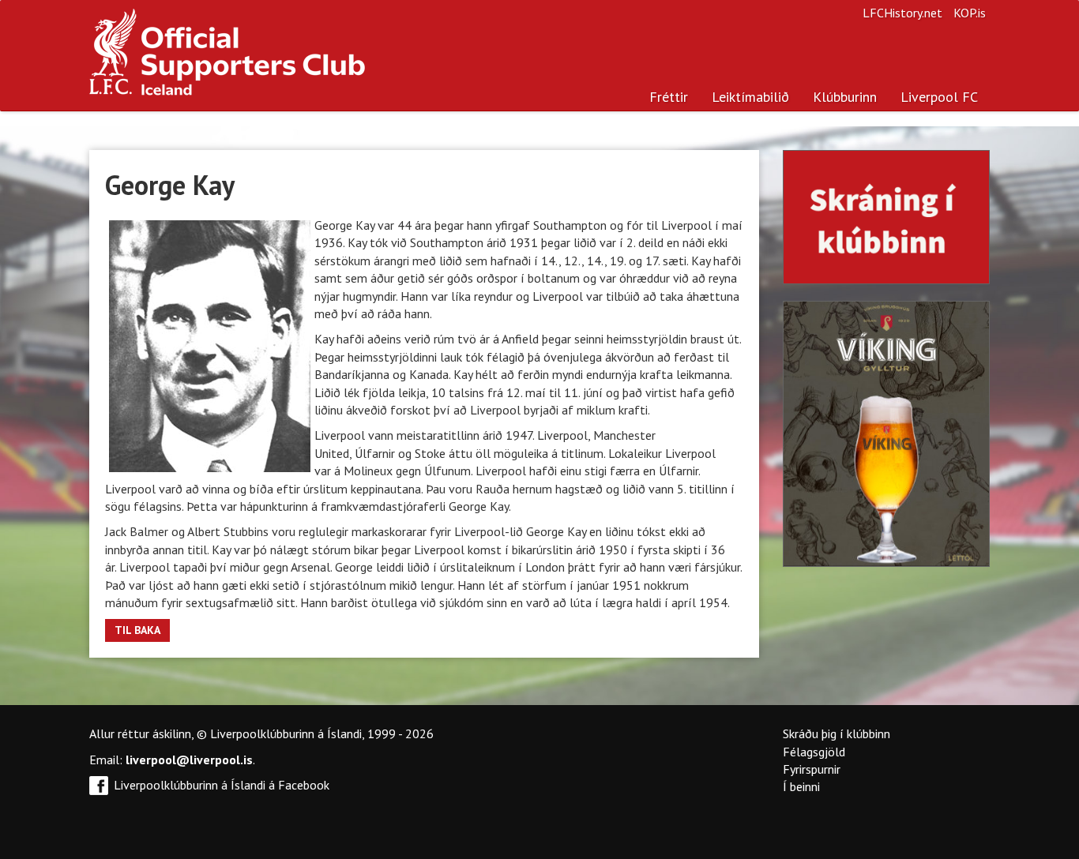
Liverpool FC (939, 97)
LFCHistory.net (902, 13)
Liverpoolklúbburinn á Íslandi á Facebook (221, 785)
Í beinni (801, 786)
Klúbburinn (845, 97)
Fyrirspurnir (811, 769)
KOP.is (969, 13)
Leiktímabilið (750, 97)
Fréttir (668, 97)
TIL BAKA (137, 630)
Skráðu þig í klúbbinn (836, 733)
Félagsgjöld (814, 752)
